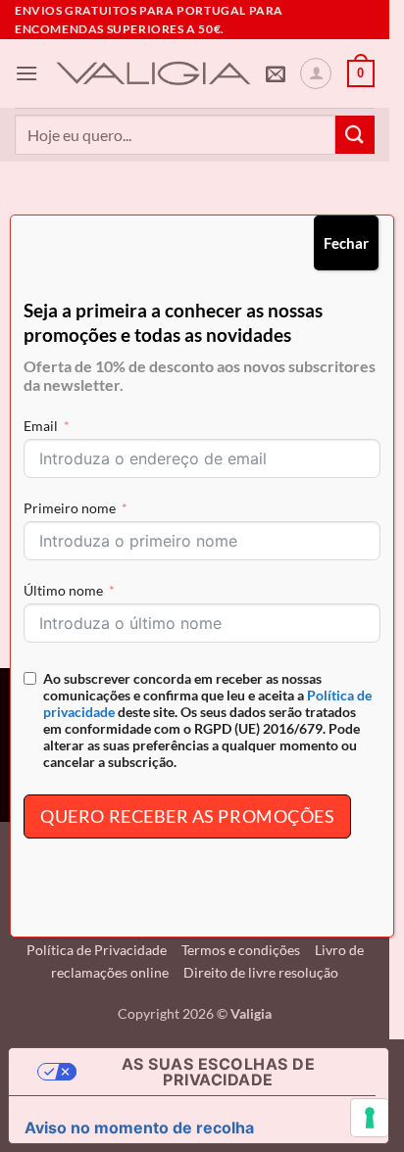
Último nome (63, 590)
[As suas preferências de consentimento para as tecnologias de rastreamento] (369, 1117)
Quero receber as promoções (187, 816)
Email (41, 425)
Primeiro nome (70, 508)
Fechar (346, 243)
